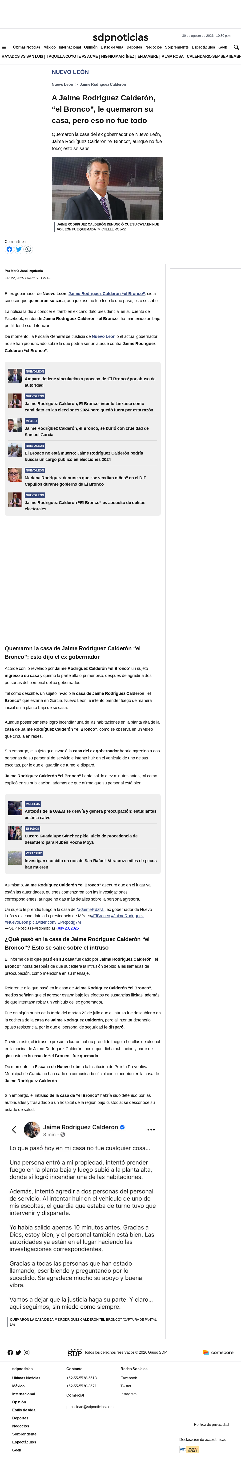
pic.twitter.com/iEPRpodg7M (55, 922)
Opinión (90, 47)
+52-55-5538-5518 (81, 1378)
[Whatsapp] (28, 249)
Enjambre (148, 56)
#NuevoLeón (16, 922)
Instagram (128, 1394)
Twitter (125, 1386)
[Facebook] (9, 249)
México (50, 47)
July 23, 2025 (68, 928)
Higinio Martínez (117, 56)
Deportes (134, 47)
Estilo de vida (112, 47)
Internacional (70, 47)
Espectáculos (203, 47)
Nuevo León (62, 84)
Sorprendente (177, 47)
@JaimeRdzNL (90, 909)
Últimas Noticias (26, 47)
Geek (222, 47)
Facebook (128, 1378)
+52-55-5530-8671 (81, 1386)
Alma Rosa (173, 56)
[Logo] (120, 38)
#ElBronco (100, 916)
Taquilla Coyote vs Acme (72, 56)
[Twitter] (19, 249)
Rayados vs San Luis (22, 56)
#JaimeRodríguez (127, 916)
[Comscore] (218, 1352)
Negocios (153, 47)
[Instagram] (26, 1353)
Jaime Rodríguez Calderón (103, 84)
